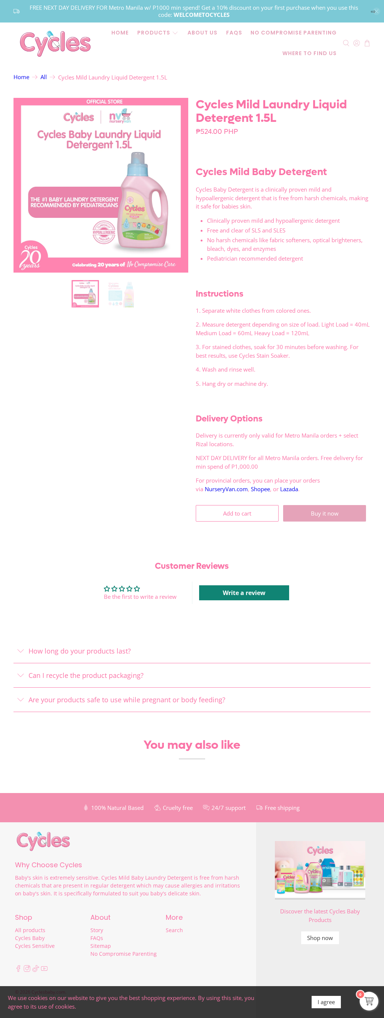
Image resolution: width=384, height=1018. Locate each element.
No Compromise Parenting (293, 32)
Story (96, 930)
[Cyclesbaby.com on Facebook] (18, 969)
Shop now (320, 938)
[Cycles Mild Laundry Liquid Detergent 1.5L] (101, 185)
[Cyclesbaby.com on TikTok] (35, 969)
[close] (376, 11)
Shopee (260, 489)
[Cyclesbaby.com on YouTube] (44, 969)
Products (153, 32)
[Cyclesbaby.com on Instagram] (27, 969)
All (43, 77)
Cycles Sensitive (35, 945)
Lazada (289, 489)
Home (120, 32)
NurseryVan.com (226, 489)
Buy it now (325, 513)
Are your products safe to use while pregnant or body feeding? (126, 699)
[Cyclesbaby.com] (55, 43)
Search (174, 930)
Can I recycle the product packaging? (86, 675)
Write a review (244, 593)
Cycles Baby (30, 938)
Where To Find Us (309, 53)
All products (30, 930)
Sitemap (100, 945)
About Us (203, 32)
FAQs (234, 32)
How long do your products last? (79, 650)
